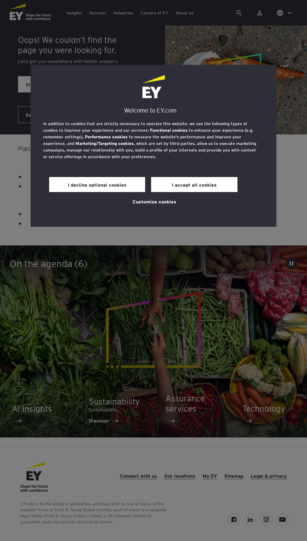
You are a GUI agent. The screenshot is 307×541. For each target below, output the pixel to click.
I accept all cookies (194, 184)
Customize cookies (154, 201)
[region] (153, 146)
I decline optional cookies (97, 184)
